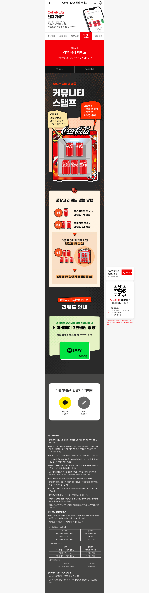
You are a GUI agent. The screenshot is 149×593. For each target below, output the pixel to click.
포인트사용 (74, 36)
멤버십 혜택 (63, 36)
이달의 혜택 (97, 36)
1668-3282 (68, 576)
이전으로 (49, 3)
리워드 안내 (89, 69)
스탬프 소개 (60, 69)
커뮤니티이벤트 (86, 36)
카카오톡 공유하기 (65, 403)
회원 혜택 (51, 36)
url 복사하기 (83, 403)
